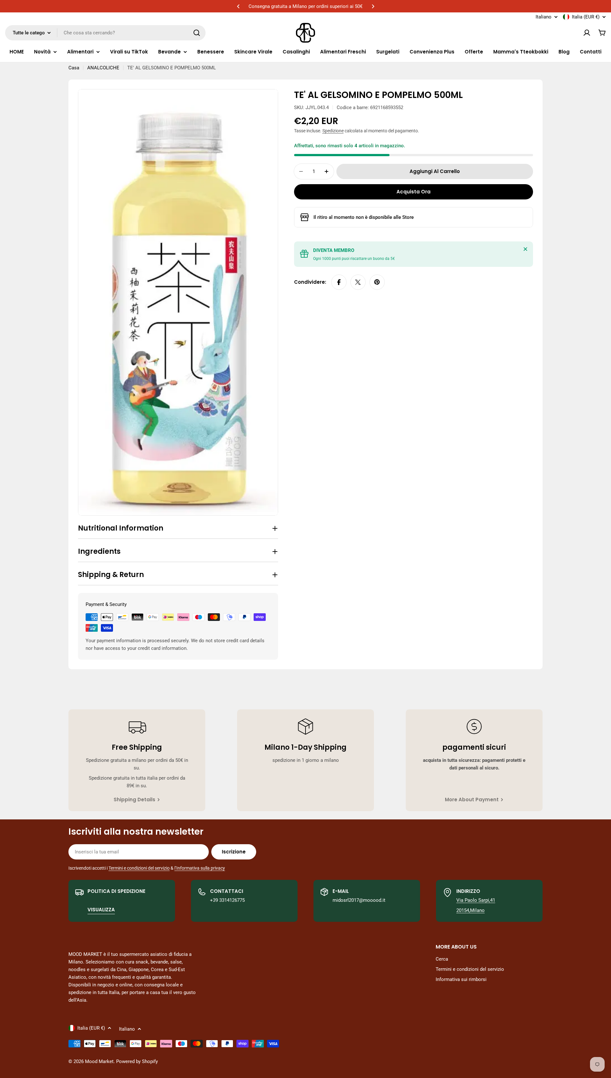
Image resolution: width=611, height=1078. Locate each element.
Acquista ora (414, 191)
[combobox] (105, 32)
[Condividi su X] (358, 282)
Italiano (543, 17)
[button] (238, 6)
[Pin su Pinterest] (377, 282)
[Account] (587, 33)
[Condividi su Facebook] (339, 282)
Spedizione (333, 130)
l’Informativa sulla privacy (199, 868)
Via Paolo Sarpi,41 (475, 900)
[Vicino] (525, 249)
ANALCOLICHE (103, 68)
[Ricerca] (196, 33)
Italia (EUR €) (586, 17)
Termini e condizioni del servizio (139, 868)
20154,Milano (470, 910)
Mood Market (99, 1061)
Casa (73, 68)
